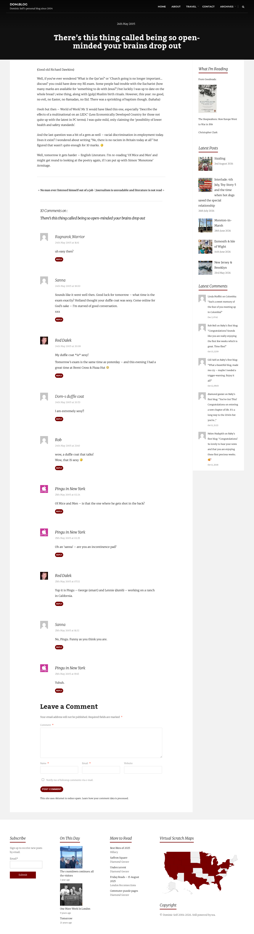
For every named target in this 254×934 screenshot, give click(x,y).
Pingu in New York (70, 488)
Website (128, 763)
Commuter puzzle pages (124, 890)
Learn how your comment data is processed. (105, 798)
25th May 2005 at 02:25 (67, 538)
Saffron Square (118, 857)
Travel (191, 6)
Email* (14, 858)
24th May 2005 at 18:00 (67, 286)
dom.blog (18, 4)
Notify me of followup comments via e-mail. (69, 780)
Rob (58, 439)
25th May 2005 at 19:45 (67, 673)
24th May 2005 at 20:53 (67, 402)
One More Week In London (75, 908)
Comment (47, 725)
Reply (59, 259)
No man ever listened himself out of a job (66, 190)
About (176, 6)
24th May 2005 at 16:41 (67, 242)
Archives (226, 6)
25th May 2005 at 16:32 (67, 630)
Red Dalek (63, 340)
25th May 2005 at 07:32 (67, 581)
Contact (208, 6)
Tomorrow (66, 918)
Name (44, 763)
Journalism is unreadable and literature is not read (129, 190)
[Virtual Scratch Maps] (202, 897)
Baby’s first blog (228, 325)
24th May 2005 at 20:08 (68, 346)
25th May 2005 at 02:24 (67, 494)
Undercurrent (118, 867)
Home (162, 6)
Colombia (231, 296)
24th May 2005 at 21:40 (67, 445)
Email (86, 763)
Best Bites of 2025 (120, 848)
